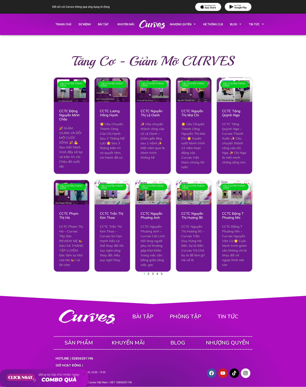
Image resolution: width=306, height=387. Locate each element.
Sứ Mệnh (84, 24)
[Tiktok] (234, 373)
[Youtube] (223, 373)
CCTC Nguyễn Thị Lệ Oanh (151, 113)
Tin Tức (254, 24)
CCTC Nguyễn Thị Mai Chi (192, 113)
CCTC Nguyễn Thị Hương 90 (192, 215)
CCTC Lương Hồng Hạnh (110, 113)
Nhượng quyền (180, 24)
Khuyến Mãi (128, 342)
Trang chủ (63, 24)
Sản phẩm (78, 342)
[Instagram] (245, 373)
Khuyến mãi (125, 24)
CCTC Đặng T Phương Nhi (233, 215)
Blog (233, 24)
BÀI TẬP (142, 316)
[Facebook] (211, 373)
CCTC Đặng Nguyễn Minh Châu (69, 115)
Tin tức (227, 316)
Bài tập (103, 24)
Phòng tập (185, 316)
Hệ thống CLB (213, 24)
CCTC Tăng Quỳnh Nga (231, 113)
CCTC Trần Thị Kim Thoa (111, 215)
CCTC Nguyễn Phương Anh (151, 215)
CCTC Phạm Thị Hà (68, 215)
